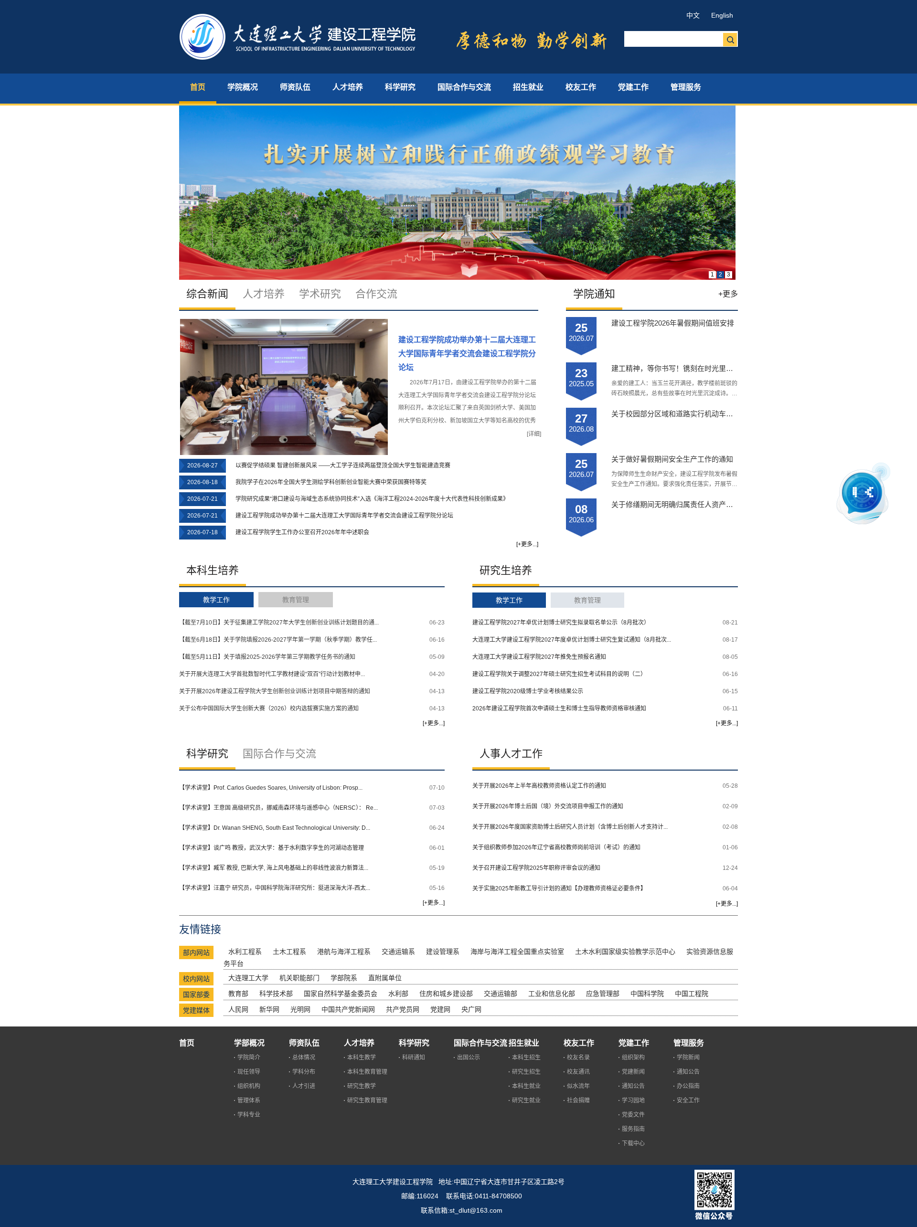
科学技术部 (276, 993)
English (722, 15)
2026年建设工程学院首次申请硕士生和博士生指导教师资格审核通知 (559, 708)
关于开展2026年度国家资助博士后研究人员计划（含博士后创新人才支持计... (570, 827)
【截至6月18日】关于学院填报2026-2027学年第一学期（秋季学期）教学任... (278, 639)
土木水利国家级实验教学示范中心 (625, 951)
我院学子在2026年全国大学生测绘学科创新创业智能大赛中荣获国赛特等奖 (331, 482)
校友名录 (578, 1057)
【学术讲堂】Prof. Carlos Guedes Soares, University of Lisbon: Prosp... (271, 787)
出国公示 (468, 1057)
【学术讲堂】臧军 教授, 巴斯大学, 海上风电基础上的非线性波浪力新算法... (273, 868)
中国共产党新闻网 (348, 1009)
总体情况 (303, 1057)
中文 (693, 15)
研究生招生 (526, 1071)
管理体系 (248, 1100)
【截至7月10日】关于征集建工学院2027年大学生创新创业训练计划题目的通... (279, 622)
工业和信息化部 (551, 993)
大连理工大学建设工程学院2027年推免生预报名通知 (539, 657)
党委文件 (633, 1114)
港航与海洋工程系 (344, 951)
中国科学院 (647, 993)
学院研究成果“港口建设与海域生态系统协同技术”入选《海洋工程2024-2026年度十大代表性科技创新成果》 (372, 499)
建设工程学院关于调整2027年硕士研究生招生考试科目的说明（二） (559, 674)
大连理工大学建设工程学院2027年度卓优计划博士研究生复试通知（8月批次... (571, 639)
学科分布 (303, 1071)
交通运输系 (398, 951)
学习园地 (633, 1100)
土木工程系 (289, 951)
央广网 (471, 1009)
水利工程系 (245, 951)
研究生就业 (526, 1100)
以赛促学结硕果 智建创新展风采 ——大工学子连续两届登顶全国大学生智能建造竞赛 (342, 465)
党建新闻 (633, 1071)
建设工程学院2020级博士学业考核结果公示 (527, 691)
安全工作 (688, 1100)
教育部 (238, 993)
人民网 (238, 1009)
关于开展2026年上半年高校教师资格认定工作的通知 (539, 786)
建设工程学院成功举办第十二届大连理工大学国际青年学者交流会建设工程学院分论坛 (467, 353)
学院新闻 (688, 1057)
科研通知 (413, 1057)
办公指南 (688, 1086)
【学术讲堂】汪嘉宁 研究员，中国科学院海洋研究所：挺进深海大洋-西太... (274, 888)
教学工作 (216, 599)
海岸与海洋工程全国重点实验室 (517, 951)
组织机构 (248, 1086)
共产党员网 (402, 1009)
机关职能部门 (299, 978)
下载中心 (633, 1143)
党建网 (440, 1009)
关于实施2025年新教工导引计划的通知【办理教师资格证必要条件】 (559, 888)
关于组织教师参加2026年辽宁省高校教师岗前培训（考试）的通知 (556, 847)
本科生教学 (361, 1057)
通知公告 (633, 1086)
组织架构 (633, 1057)
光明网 (300, 1009)
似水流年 (578, 1086)
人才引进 (303, 1086)
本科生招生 (526, 1057)
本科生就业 (526, 1086)
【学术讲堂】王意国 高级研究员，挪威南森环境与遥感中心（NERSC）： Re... (278, 807)
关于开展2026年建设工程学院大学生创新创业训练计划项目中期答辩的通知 (274, 691)
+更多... (527, 544)
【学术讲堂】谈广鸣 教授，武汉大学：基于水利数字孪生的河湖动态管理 (271, 848)
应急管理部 (602, 993)
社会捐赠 (578, 1100)
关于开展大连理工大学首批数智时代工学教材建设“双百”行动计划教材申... (272, 674)
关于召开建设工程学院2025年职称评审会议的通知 (536, 868)
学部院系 (344, 978)
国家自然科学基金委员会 (340, 993)
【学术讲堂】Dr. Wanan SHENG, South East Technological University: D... (274, 828)
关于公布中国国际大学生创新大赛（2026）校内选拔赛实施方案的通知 (269, 708)
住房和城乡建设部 (446, 993)
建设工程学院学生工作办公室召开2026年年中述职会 (302, 532)
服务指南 (633, 1129)
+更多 (728, 294)
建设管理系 (442, 951)
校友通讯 (578, 1071)
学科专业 (248, 1114)
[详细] (534, 434)
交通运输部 (500, 993)
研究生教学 (361, 1086)
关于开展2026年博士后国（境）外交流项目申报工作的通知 (547, 806)
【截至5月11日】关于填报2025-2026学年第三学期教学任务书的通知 (267, 657)
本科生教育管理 (367, 1071)
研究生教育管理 (367, 1100)
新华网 (269, 1009)
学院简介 (248, 1057)
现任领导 (248, 1071)
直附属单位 (385, 978)
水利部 (398, 993)
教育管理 (295, 599)
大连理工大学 (248, 978)
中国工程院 (691, 993)
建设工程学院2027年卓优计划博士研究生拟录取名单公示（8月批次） (561, 622)
